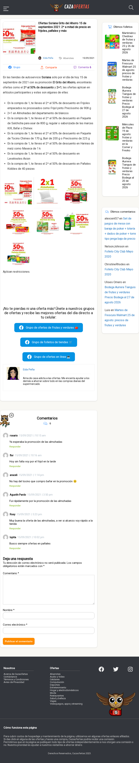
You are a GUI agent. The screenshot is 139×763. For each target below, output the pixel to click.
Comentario (11, 573)
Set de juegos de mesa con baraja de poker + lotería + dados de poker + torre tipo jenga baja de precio (120, 228)
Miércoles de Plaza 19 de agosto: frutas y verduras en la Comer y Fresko (128, 137)
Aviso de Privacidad (14, 682)
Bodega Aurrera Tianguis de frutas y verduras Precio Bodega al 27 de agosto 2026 (129, 102)
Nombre (8, 610)
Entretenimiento (58, 687)
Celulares (55, 679)
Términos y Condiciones (16, 679)
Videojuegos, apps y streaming (66, 703)
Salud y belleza (58, 698)
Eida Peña (29, 369)
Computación (57, 682)
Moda (53, 693)
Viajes (53, 701)
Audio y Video (57, 676)
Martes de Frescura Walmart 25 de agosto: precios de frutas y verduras (129, 70)
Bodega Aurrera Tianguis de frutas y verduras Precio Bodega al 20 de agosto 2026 (129, 173)
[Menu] (6, 7)
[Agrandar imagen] (19, 23)
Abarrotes (68, 58)
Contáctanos (10, 676)
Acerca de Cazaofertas (16, 674)
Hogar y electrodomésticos (64, 690)
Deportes (55, 684)
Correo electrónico (15, 624)
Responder (15, 446)
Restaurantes (57, 695)
